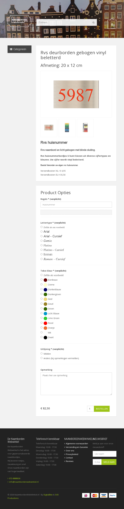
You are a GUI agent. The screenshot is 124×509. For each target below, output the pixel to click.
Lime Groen (53, 318)
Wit (49, 332)
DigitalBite (48, 494)
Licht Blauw (53, 313)
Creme (50, 284)
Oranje (51, 327)
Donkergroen (54, 294)
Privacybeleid (72, 454)
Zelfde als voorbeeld (54, 275)
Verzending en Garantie (77, 447)
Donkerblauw (54, 289)
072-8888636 (14, 478)
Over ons (70, 450)
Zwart (50, 337)
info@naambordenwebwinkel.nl (24, 481)
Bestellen (102, 408)
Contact (69, 457)
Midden (47, 353)
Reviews (69, 461)
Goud (50, 303)
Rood (50, 323)
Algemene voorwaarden (77, 443)
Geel (49, 299)
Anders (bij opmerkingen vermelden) (61, 358)
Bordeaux (52, 279)
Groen (50, 308)
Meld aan (108, 462)
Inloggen (111, 3)
